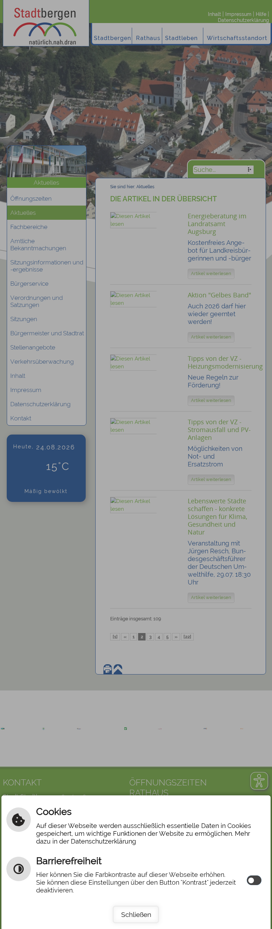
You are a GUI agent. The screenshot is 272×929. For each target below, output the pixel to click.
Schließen (136, 914)
